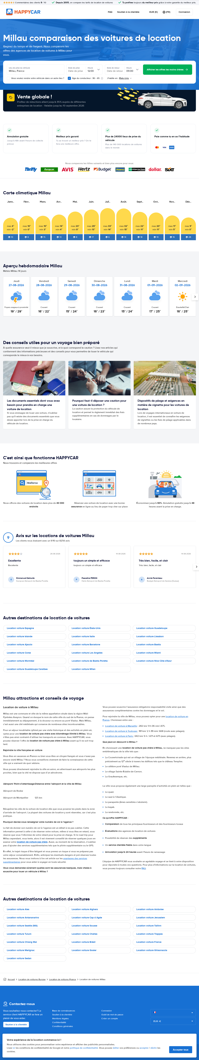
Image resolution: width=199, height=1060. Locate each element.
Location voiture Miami (148, 652)
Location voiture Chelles (84, 934)
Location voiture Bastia (148, 644)
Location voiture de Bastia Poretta (90, 661)
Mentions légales (60, 1018)
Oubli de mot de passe (112, 1014)
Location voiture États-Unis (86, 628)
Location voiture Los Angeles (87, 652)
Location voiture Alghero (85, 909)
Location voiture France (148, 942)
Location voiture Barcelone (86, 644)
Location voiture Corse (19, 652)
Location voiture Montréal (20, 661)
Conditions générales (62, 1026)
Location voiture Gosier (84, 950)
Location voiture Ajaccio (19, 644)
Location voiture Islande (19, 636)
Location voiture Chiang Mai (22, 942)
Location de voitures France (62, 979)
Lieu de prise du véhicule (19, 67)
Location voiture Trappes (149, 934)
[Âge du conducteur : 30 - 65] (69, 78)
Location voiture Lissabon (150, 636)
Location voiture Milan (83, 669)
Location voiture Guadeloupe (151, 628)
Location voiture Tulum (19, 934)
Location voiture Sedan (19, 958)
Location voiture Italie (83, 636)
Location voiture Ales (18, 909)
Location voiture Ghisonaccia (151, 950)
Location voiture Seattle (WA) (22, 925)
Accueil (11, 979)
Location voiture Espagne (20, 628)
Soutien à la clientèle (128, 12)
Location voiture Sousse (84, 925)
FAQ (110, 12)
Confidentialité (59, 1022)
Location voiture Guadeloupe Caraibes (27, 669)
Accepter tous (180, 1049)
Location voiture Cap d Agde (87, 917)
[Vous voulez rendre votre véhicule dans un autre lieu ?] (8, 78)
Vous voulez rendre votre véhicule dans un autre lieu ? (37, 78)
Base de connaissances (63, 1010)
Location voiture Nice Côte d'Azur (154, 661)
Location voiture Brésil (83, 942)
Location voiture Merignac (21, 950)
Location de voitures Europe (32, 979)
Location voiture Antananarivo (23, 917)
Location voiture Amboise (150, 909)
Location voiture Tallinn (148, 925)
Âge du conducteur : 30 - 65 (86, 78)
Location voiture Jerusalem (150, 917)
